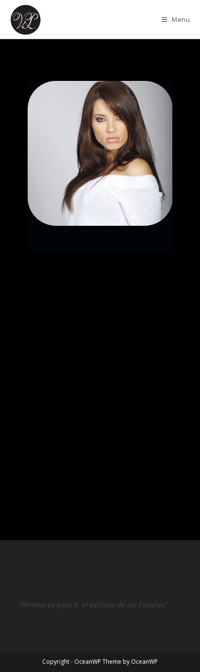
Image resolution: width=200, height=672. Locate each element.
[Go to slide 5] (61, 476)
